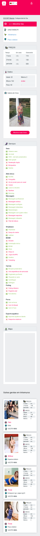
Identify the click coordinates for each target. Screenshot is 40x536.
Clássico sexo (12, 151)
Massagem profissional (16, 199)
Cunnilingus (12, 280)
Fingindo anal (12, 291)
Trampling (11, 260)
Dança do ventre (13, 232)
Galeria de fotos (13, 93)
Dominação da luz (14, 243)
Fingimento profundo (15, 274)
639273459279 (13, 30)
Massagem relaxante (15, 218)
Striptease (11, 229)
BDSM (10, 246)
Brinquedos (12, 165)
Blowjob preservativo (15, 269)
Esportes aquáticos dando (17, 316)
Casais (10, 185)
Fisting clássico (13, 288)
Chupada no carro (14, 277)
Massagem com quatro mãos (17, 213)
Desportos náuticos (14, 319)
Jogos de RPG (13, 254)
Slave (10, 249)
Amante (10, 241)
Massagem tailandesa (15, 207)
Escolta (10, 176)
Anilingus (11, 282)
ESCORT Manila (8, 18)
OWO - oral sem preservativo (17, 157)
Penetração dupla (14, 162)
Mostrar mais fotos (20, 132)
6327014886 (12, 429)
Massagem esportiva (15, 215)
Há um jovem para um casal (17, 182)
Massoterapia (12, 210)
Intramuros (12, 35)
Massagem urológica (15, 204)
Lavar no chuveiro (14, 188)
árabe (23, 81)
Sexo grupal (12, 160)
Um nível (11, 154)
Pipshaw (11, 190)
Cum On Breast (13, 305)
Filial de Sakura (13, 221)
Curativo (11, 257)
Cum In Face (12, 308)
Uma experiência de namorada (18, 271)
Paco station (12, 40)
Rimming (11, 193)
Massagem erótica (14, 201)
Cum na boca (12, 302)
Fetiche (10, 168)
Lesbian (11, 235)
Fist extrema (12, 294)
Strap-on (11, 252)
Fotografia (11, 179)
